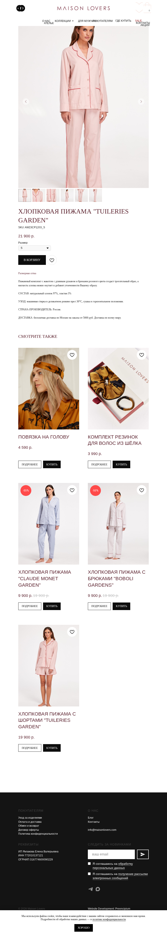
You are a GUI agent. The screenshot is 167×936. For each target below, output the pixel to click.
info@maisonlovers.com (102, 829)
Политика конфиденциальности (38, 833)
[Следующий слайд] (141, 101)
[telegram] (90, 889)
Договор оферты (28, 829)
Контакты (94, 821)
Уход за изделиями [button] (30, 817)
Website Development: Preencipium (109, 908)
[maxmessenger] (97, 889)
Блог (91, 817)
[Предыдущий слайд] (26, 101)
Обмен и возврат (28, 825)
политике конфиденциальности (109, 919)
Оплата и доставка (30, 821)
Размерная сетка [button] (27, 273)
